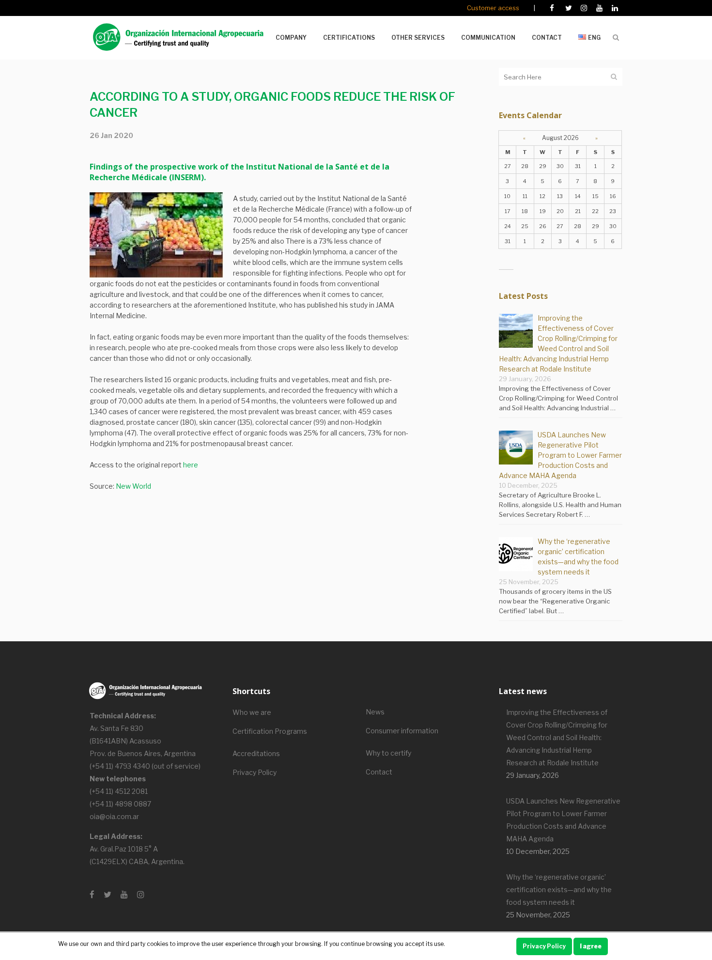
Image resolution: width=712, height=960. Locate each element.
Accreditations (256, 753)
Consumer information (402, 731)
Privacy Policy (254, 772)
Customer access (493, 8)
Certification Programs (269, 731)
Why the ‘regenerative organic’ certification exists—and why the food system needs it (559, 889)
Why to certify (388, 753)
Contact (379, 772)
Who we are (251, 712)
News (375, 712)
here (190, 465)
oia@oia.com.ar (114, 816)
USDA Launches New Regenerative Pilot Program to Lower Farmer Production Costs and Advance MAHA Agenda (560, 455)
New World (133, 486)
